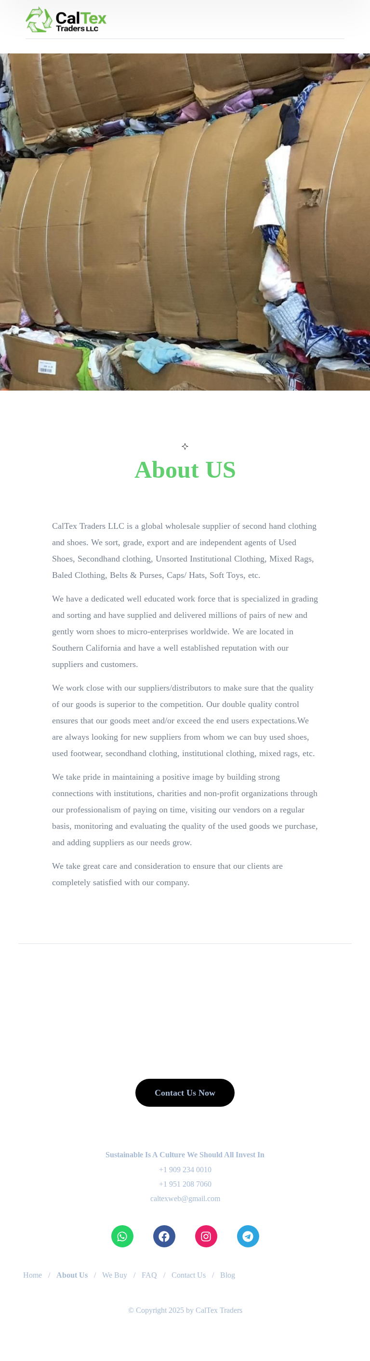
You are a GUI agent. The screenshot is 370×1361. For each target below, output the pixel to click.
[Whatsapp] (122, 1236)
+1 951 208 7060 (185, 1184)
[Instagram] (206, 1236)
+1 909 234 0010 (185, 1169)
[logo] (66, 18)
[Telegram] (248, 1236)
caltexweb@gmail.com (185, 1198)
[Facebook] (164, 1236)
